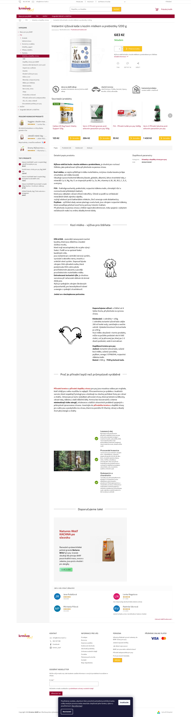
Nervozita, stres (28, 89)
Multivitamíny (27, 86)
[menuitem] (25, 16)
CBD (24, 59)
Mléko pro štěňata (29, 83)
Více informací (77, 706)
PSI (21, 35)
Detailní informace (120, 57)
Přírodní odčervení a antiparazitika (34, 98)
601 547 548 (56, 641)
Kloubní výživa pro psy (30, 74)
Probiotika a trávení (29, 95)
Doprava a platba (104, 2)
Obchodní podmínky (88, 649)
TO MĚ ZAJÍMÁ (66, 569)
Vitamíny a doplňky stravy (30, 56)
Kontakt (83, 660)
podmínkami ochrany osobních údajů (81, 688)
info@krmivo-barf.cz (59, 638)
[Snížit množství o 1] (122, 50)
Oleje (24, 92)
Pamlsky (25, 53)
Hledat (116, 9)
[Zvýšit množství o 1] (122, 47)
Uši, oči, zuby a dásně (30, 101)
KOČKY (22, 107)
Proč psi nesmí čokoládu (121, 656)
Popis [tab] (56, 148)
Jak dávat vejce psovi (120, 646)
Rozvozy (90, 2)
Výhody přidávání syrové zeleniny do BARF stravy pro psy (125, 638)
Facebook (56, 644)
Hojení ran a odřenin (29, 68)
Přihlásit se (56, 693)
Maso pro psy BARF (26, 32)
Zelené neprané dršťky (120, 643)
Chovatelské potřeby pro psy (32, 104)
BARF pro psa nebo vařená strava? (124, 649)
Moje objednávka (87, 663)
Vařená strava (26, 41)
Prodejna (79, 2)
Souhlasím (124, 702)
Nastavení (67, 711)
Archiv (117, 660)
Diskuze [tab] (89, 148)
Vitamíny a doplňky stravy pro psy (154, 159)
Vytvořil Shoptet (167, 712)
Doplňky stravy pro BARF (31, 62)
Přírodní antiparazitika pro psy (123, 653)
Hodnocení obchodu (88, 646)
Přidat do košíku (134, 49)
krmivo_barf (57, 648)
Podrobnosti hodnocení (79, 30)
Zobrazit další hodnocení (163, 619)
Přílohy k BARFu (27, 50)
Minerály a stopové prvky (31, 80)
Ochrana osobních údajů (89, 651)
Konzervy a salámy (28, 44)
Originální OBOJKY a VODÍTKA (29, 110)
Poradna (84, 654)
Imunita (25, 71)
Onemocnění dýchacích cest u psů (34, 65)
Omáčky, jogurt (27, 47)
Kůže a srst (26, 77)
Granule (24, 38)
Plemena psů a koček (88, 657)
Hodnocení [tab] (79, 148)
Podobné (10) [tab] (66, 148)
